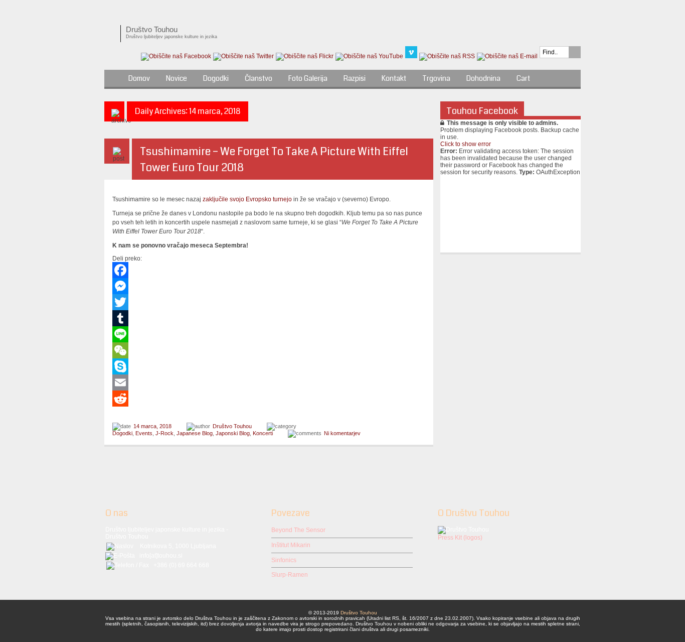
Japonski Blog (233, 433)
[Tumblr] (268, 318)
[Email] (268, 382)
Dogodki (216, 78)
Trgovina (436, 78)
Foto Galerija (307, 78)
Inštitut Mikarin (290, 545)
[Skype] (268, 366)
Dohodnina (483, 78)
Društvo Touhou (232, 426)
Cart (523, 78)
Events (143, 433)
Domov (139, 78)
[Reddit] (268, 399)
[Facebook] (268, 270)
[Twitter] (268, 302)
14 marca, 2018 (152, 426)
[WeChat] (268, 350)
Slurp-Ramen (289, 574)
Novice (176, 78)
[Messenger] (268, 286)
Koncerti (263, 433)
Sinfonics (283, 560)
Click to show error (465, 144)
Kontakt (394, 78)
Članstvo (258, 78)
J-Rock (164, 433)
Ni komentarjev (342, 433)
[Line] (268, 334)
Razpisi (355, 78)
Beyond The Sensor (298, 530)
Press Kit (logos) (460, 537)
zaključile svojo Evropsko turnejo (247, 199)
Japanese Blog (195, 433)
